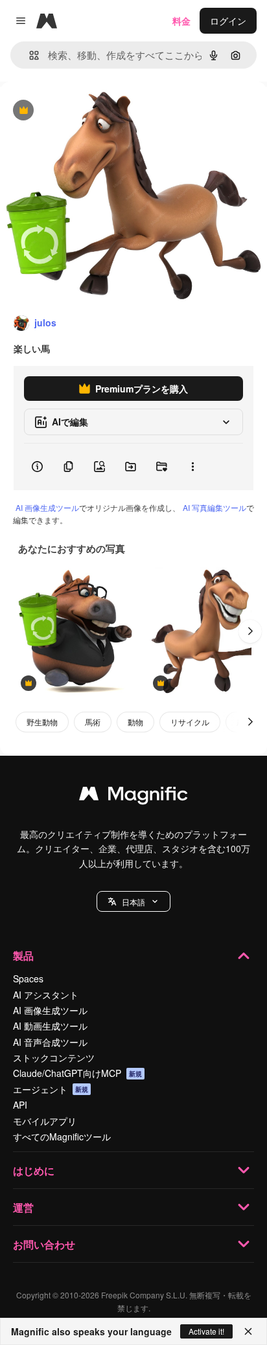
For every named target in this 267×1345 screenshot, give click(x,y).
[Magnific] (133, 796)
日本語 (133, 901)
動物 (135, 721)
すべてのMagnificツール (62, 1136)
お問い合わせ (44, 1244)
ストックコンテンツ (54, 1057)
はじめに (33, 1170)
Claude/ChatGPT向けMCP (77, 1073)
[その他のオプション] (192, 467)
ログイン (228, 20)
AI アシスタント (45, 994)
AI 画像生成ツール (47, 507)
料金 (181, 20)
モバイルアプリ (44, 1120)
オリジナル (89, 111)
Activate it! (206, 1331)
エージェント (50, 1089)
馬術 (92, 721)
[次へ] (250, 631)
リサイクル (189, 721)
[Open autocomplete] (29, 55)
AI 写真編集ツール (214, 507)
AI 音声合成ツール (50, 1041)
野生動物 (42, 721)
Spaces (28, 978)
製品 (23, 955)
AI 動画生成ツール (50, 1025)
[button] (133, 901)
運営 (23, 1207)
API (20, 1104)
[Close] (248, 1331)
